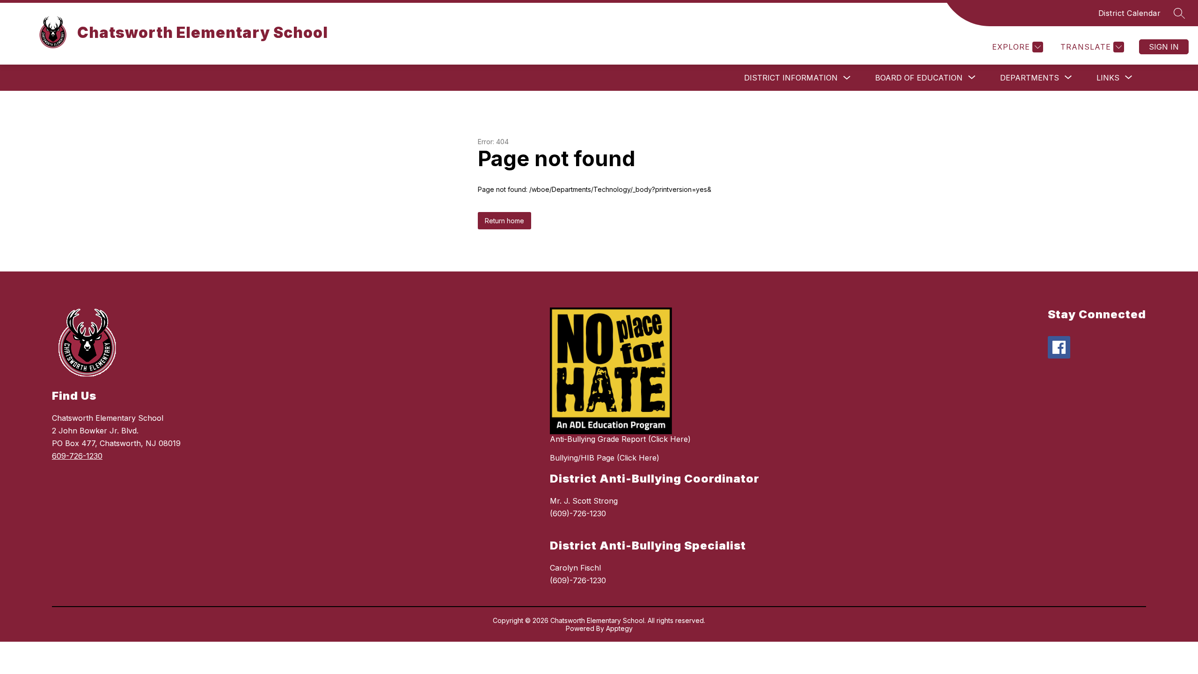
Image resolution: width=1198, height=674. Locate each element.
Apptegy (619, 628)
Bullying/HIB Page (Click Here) (604, 457)
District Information (791, 77)
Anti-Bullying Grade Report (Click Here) (620, 439)
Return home (504, 221)
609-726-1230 (77, 456)
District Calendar (1129, 13)
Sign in (1164, 46)
